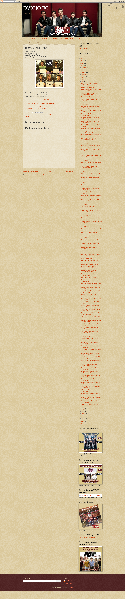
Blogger (71, 587)
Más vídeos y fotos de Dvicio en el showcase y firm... (90, 214)
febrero (83, 416)
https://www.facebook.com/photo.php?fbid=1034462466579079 (42, 103)
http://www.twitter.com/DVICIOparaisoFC (36, 106)
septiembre (85, 74)
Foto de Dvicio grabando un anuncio (90, 264)
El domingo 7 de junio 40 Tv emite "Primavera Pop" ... (89, 372)
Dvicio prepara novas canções (88, 277)
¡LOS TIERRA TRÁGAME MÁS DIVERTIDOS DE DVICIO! (89, 207)
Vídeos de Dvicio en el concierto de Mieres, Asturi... (90, 181)
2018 (81, 58)
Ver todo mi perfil (68, 583)
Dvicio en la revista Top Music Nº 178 (90, 128)
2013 (81, 423)
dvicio (32, 114)
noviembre (84, 70)
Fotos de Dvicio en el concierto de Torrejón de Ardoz (89, 240)
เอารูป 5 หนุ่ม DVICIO (86, 258)
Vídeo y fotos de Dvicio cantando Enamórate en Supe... (89, 365)
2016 (81, 63)
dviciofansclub (47, 114)
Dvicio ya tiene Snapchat (87, 97)
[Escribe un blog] (37, 112)
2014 (81, 421)
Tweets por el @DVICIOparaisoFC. (87, 537)
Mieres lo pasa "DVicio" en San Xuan (90, 153)
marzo (83, 413)
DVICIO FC (35, 7)
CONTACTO (69, 38)
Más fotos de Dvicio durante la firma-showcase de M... (90, 200)
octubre (84, 72)
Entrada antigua (69, 171)
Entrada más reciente (30, 171)
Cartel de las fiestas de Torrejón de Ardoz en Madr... (90, 332)
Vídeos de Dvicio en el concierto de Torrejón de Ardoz (90, 244)
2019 (81, 56)
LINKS (80, 38)
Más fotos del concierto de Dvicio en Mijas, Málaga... (90, 107)
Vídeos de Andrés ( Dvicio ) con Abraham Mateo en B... (89, 94)
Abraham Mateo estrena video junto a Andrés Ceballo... (90, 328)
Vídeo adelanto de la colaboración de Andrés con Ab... (90, 387)
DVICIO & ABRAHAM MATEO (88, 87)
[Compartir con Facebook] (40, 112)
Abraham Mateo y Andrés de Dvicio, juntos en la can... (90, 335)
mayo (83, 409)
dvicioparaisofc (55, 114)
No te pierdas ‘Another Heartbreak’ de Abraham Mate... (90, 343)
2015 (81, 65)
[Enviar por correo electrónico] (35, 112)
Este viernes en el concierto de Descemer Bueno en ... (89, 139)
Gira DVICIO (44, 38)
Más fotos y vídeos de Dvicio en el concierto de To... (90, 233)
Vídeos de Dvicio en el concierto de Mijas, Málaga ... (90, 118)
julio (83, 79)
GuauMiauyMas (69, 581)
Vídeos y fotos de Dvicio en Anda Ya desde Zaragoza (90, 306)
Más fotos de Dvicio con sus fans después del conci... (89, 114)
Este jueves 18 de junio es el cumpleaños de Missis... (88, 270)
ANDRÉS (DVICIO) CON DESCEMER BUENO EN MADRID (90, 131)
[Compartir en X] (39, 112)
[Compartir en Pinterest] (42, 112)
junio (83, 81)
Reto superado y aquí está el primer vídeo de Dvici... (90, 354)
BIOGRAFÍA (57, 38)
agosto (83, 77)
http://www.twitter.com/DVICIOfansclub (35, 108)
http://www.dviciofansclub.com (33, 105)
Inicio (51, 171)
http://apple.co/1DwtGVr (42, 99)
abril (83, 411)
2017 (81, 60)
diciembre (84, 67)
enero (83, 418)
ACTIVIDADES (30, 38)
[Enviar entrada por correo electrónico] (32, 112)
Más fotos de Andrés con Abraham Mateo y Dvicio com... (89, 84)
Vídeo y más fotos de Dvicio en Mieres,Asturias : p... (89, 167)
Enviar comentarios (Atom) (37, 174)
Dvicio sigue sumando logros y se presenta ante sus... (89, 261)
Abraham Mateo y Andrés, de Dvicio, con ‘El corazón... (90, 339)
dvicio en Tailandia (38, 114)
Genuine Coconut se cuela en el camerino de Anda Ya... (89, 267)
